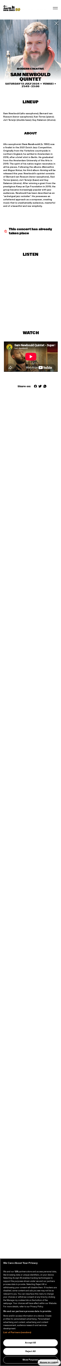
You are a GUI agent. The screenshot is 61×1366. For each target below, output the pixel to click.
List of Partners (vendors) (17, 1332)
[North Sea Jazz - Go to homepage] (11, 8)
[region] (30, 1312)
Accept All (30, 1342)
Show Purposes (30, 1359)
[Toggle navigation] (55, 8)
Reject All (30, 1351)
